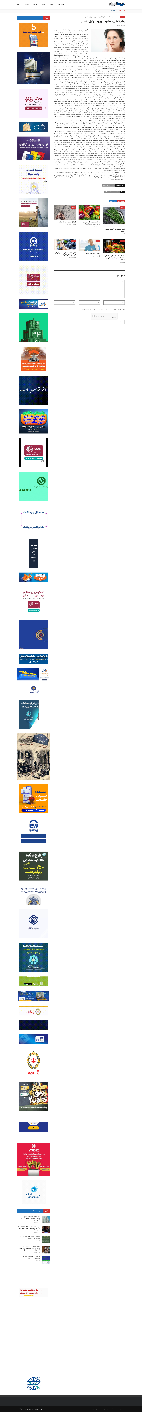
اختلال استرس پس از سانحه (67, 222)
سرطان (106, 191)
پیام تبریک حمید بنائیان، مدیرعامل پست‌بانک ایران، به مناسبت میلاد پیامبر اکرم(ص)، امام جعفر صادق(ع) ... (29, 1248)
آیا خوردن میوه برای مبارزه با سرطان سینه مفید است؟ (91, 223)
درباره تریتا (106, 1409)
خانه (124, 1409)
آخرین (46, 1211)
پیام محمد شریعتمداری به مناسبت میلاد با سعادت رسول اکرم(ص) (29, 1237)
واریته (43, 4)
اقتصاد (51, 4)
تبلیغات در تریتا (99, 1409)
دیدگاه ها (33, 1211)
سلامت (35, 4)
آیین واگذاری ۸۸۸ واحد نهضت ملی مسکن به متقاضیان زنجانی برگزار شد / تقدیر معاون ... (30, 1218)
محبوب (40, 1211)
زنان (111, 191)
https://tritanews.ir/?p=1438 (108, 185)
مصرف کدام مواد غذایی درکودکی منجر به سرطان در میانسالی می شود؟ (115, 257)
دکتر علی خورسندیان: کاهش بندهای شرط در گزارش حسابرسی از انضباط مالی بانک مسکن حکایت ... (29, 1228)
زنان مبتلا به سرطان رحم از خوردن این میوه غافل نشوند (65, 254)
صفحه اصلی (61, 4)
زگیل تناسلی (116, 191)
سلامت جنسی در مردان (93, 253)
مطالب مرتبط (121, 201)
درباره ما (27, 4)
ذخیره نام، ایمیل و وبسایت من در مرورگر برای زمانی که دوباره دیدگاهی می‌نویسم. (103, 309)
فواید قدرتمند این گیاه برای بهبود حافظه (115, 230)
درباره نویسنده (113, 201)
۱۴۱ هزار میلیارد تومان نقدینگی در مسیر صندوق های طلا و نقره (100, 11)
